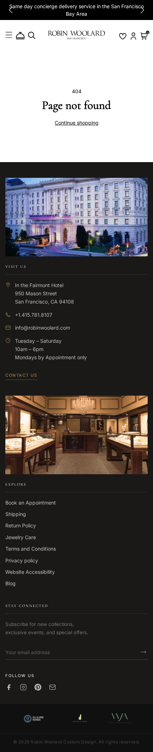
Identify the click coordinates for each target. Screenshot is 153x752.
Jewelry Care (20, 537)
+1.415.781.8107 (33, 315)
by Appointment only (62, 357)
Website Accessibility (30, 572)
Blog (10, 583)
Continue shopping (77, 123)
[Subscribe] (141, 652)
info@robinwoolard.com (42, 328)
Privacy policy (21, 560)
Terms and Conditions (30, 549)
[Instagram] (23, 687)
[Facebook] (8, 687)
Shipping (15, 514)
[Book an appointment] (20, 36)
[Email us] (52, 687)
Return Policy (20, 525)
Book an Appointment (30, 503)
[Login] (133, 36)
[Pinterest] (38, 687)
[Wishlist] (122, 36)
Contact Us (21, 375)
